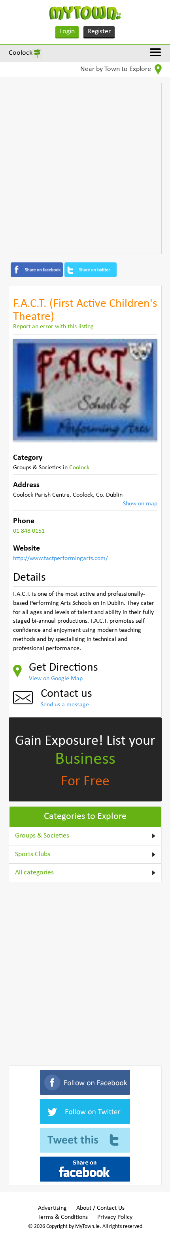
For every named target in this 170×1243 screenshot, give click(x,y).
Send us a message (65, 705)
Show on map (140, 504)
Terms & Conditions (63, 1217)
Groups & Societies (42, 836)
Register (99, 31)
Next (145, 390)
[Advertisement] (85, 168)
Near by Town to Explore (116, 69)
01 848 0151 (29, 531)
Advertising (52, 1208)
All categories (34, 872)
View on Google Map (56, 678)
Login (67, 31)
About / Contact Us (100, 1208)
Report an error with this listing (53, 326)
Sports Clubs (32, 854)
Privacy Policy (114, 1217)
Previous (25, 390)
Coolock (20, 53)
